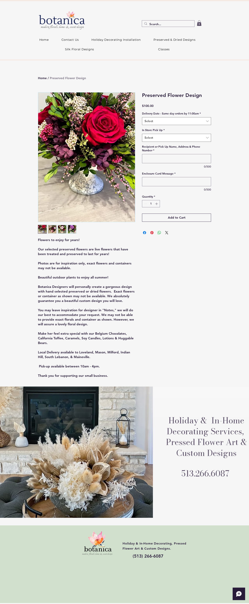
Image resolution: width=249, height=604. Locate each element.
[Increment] (156, 203)
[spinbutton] (150, 203)
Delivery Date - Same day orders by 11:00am (171, 113)
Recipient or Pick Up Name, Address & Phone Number (171, 148)
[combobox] (176, 121)
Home (42, 78)
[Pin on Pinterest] (152, 232)
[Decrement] (145, 203)
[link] (199, 23)
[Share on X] (166, 232)
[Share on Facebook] (144, 232)
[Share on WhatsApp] (159, 232)
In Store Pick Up (153, 130)
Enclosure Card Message (158, 173)
